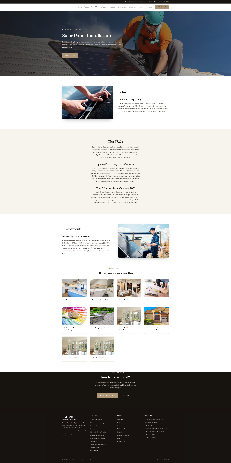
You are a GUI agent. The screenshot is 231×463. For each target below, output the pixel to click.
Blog (141, 7)
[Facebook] (64, 434)
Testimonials (122, 7)
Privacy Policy (121, 441)
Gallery (104, 7)
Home (80, 7)
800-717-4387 (152, 1)
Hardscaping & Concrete (97, 435)
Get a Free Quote (107, 395)
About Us (120, 420)
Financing (133, 7)
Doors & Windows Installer (98, 438)
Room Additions (95, 426)
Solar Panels (93, 441)
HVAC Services (94, 450)
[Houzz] (73, 434)
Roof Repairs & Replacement (98, 444)
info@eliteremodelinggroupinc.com (135, 1)
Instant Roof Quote (123, 435)
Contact (148, 7)
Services (94, 7)
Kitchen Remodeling (96, 420)
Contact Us (70, 55)
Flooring (92, 429)
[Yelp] (68, 434)
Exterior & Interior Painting (98, 432)
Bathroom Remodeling (97, 423)
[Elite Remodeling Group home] (68, 7)
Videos (112, 7)
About (86, 7)
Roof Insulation (94, 447)
